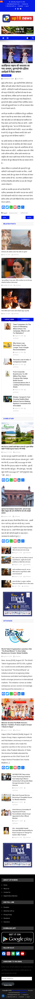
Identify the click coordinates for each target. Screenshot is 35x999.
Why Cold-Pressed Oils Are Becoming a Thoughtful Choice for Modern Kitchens (22, 797)
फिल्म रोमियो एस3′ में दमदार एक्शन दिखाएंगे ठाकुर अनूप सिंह (15, 311)
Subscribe (8, 985)
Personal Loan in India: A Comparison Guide (22, 361)
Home (5, 885)
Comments (25, 319)
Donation (20, 6)
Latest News (9, 319)
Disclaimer (7, 918)
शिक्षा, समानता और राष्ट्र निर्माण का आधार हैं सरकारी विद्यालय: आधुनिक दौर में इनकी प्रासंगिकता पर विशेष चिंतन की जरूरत (22, 560)
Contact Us (25, 4)
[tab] (9, 319)
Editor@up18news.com (13, 4)
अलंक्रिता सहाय (24, 213)
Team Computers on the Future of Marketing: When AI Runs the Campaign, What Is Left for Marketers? (22, 329)
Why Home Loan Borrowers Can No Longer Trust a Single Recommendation (20, 346)
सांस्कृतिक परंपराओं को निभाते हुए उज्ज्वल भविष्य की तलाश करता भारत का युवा (22, 549)
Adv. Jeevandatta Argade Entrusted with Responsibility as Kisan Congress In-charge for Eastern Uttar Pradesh (22, 832)
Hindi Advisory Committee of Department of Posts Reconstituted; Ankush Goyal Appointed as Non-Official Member (21, 814)
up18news (20, 78)
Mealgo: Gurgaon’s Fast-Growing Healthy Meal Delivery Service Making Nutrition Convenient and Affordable (22, 401)
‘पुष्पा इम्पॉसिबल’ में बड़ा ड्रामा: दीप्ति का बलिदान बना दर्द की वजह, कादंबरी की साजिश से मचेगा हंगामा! (16, 281)
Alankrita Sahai (13, 213)
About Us (6, 888)
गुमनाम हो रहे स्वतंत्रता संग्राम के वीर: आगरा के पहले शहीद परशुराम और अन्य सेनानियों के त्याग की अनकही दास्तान (16, 511)
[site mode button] (28, 38)
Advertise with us (11, 6)
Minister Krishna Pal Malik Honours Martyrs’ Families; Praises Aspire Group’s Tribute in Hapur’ (16, 725)
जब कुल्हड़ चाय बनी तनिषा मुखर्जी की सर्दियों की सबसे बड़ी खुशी (6, 217)
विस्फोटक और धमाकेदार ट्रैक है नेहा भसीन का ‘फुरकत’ (14, 252)
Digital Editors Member (11, 896)
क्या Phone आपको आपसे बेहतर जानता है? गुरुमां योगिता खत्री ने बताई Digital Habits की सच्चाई (17, 448)
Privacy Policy (8, 914)
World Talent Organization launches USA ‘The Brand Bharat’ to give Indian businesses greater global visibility (16, 651)
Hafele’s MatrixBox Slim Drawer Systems (30, 217)
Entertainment (6, 75)
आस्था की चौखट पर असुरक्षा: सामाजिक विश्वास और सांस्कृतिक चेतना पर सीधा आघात (22, 582)
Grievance (7, 922)
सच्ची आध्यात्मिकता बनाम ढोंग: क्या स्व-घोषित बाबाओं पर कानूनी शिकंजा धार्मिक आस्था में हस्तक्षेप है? (21, 572)
